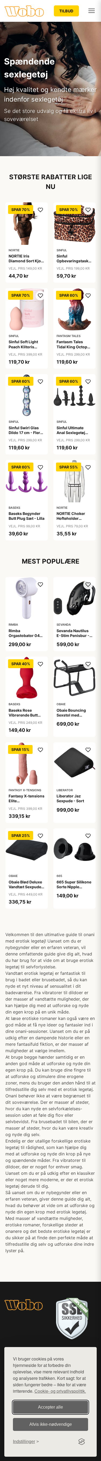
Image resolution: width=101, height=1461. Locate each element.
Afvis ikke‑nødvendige (50, 1424)
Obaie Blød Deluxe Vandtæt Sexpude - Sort (26, 887)
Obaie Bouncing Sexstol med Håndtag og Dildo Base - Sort (72, 717)
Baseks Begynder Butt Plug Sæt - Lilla (26, 516)
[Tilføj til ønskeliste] (40, 210)
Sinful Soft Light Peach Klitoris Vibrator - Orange (25, 346)
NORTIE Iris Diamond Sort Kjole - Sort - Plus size (26, 261)
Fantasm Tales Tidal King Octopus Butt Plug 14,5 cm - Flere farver (74, 349)
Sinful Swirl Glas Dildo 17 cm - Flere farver (25, 432)
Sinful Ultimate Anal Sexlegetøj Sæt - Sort (71, 432)
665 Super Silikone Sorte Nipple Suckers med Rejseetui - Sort (74, 889)
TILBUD (66, 11)
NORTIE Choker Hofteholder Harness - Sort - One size (71, 521)
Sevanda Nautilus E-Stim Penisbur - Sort (73, 635)
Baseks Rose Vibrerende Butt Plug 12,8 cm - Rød (26, 715)
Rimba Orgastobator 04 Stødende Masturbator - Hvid (26, 638)
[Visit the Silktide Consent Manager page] (81, 1441)
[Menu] (91, 10)
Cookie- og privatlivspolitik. (60, 1391)
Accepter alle (50, 1407)
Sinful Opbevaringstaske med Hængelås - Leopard (73, 263)
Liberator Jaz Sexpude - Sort (70, 798)
